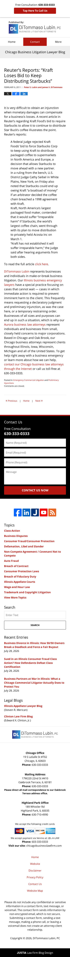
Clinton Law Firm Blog (18, 716)
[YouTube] (44, 512)
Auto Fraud (11, 561)
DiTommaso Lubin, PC (46, 938)
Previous (11, 400)
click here (41, 264)
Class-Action (12, 530)
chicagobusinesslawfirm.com (44, 845)
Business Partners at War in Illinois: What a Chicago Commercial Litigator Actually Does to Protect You (34, 682)
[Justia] (35, 512)
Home (11, 42)
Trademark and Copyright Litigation (27, 592)
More (58, 42)
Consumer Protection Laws (21, 571)
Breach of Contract (16, 566)
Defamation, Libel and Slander (24, 546)
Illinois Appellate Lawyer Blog (23, 706)
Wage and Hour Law (17, 587)
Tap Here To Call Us (35, 10)
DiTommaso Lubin (16, 271)
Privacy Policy (35, 877)
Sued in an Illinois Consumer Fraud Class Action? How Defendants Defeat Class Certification (30, 663)
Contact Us (35, 884)
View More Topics (15, 597)
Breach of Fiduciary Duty (20, 576)
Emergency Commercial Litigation (28, 380)
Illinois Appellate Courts (19, 582)
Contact (35, 42)
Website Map (35, 890)
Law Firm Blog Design (35, 953)
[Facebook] (18, 512)
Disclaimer (35, 870)
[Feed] (52, 512)
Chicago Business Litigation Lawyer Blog (35, 27)
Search (35, 625)
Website (35, 864)
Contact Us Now (35, 490)
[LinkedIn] (26, 512)
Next (39, 400)
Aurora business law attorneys (25, 324)
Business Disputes (16, 536)
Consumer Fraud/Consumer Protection (29, 541)
